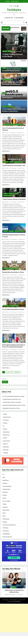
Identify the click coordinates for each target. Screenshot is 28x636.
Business (5, 51)
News (4, 513)
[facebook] (10, 6)
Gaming (5, 429)
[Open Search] (23, 22)
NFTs (4, 516)
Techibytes (14, 9)
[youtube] (18, 6)
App (4, 477)
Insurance (5, 507)
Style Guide (6, 447)
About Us (5, 444)
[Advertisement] (14, 618)
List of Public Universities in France (13, 309)
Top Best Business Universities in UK (13, 165)
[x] (14, 6)
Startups (5, 522)
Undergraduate (6, 533)
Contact (5, 438)
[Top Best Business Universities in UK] (21, 29)
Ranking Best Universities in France (13, 272)
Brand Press (6, 480)
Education (10, 51)
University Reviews (18, 124)
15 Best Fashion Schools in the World (13, 199)
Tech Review (6, 531)
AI (3, 426)
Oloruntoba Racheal (11, 594)
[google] (16, 6)
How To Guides (6, 501)
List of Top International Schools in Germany (13, 396)
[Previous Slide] (24, 1)
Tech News (6, 420)
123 (16, 372)
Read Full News (5, 151)
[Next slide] (26, 1)
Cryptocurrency (7, 417)
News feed (5, 449)
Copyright (5, 452)
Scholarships (6, 519)
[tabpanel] (14, 583)
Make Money (10, 106)
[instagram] (12, 6)
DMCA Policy (6, 435)
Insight (4, 68)
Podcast (5, 423)
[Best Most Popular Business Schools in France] (14, 46)
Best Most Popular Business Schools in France (13, 1)
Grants (4, 498)
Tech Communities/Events (9, 525)
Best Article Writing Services (11, 71)
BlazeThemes (17, 601)
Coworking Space (7, 486)
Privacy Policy (6, 441)
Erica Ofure (6, 132)
